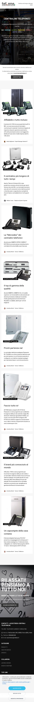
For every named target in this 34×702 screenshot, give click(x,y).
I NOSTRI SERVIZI (6, 650)
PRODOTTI (4, 647)
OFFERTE (3, 652)
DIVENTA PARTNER (6, 666)
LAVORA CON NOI (6, 663)
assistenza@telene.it (13, 637)
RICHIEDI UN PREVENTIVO (10, 605)
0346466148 (12, 635)
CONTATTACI (17, 77)
